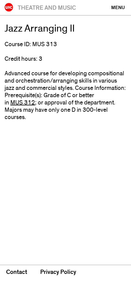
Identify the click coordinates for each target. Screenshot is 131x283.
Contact (16, 272)
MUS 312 (22, 102)
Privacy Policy (58, 272)
